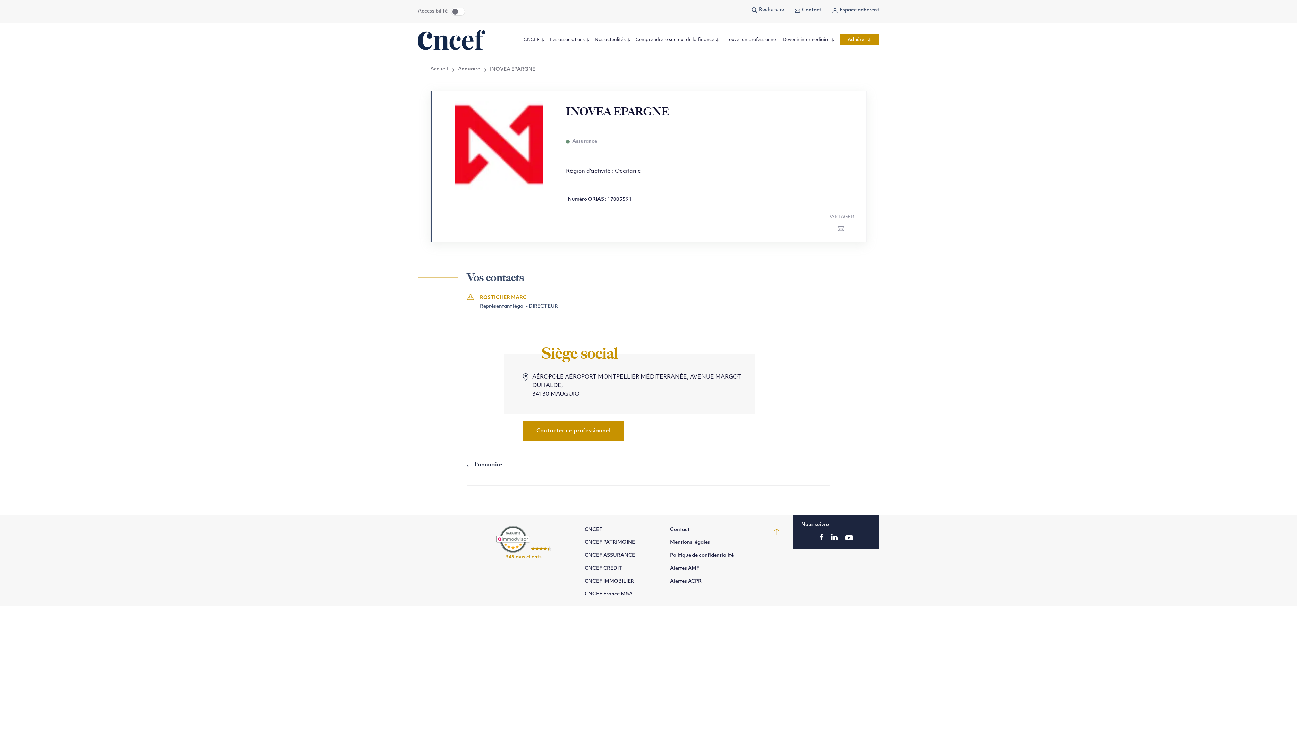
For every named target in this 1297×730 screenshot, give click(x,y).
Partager (841, 217)
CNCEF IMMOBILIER (609, 581)
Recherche (771, 10)
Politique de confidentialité (702, 555)
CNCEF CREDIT (603, 568)
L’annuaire (488, 465)
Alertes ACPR (686, 581)
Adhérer (857, 40)
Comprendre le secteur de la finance (675, 40)
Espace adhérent (859, 10)
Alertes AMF (685, 568)
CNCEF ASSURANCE (610, 555)
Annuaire (469, 69)
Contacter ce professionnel (573, 431)
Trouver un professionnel (750, 40)
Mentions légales (690, 542)
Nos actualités (610, 40)
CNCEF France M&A (609, 594)
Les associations (567, 40)
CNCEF (532, 40)
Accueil (439, 69)
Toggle (458, 12)
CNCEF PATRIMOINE (610, 542)
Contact (811, 10)
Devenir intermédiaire (806, 40)
